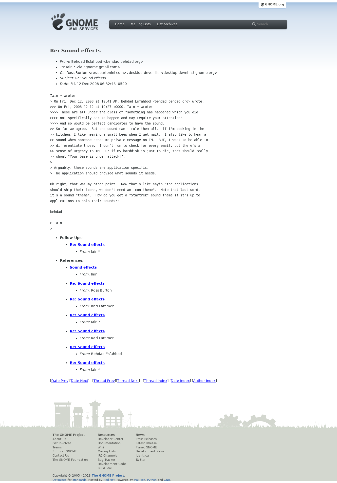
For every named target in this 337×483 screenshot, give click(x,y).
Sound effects (83, 267)
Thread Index (155, 381)
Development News (150, 451)
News (140, 435)
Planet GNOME (146, 447)
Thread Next (128, 381)
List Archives (167, 24)
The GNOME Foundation (70, 460)
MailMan (139, 479)
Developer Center (110, 439)
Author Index (204, 381)
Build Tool (105, 468)
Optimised (60, 479)
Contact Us (61, 455)
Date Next (79, 381)
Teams (57, 447)
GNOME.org (274, 4)
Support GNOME (65, 451)
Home (120, 24)
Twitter (141, 460)
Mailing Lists (141, 24)
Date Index (180, 381)
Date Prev (59, 381)
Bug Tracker (106, 460)
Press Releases (146, 439)
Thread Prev (104, 381)
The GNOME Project (69, 435)
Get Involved (62, 443)
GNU (167, 479)
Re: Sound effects (87, 245)
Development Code (112, 464)
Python (152, 479)
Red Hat (108, 479)
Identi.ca (142, 455)
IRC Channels (107, 455)
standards (79, 479)
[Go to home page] (82, 31)
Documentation (109, 443)
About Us (59, 439)
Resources (106, 435)
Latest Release (146, 443)
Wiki (101, 447)
